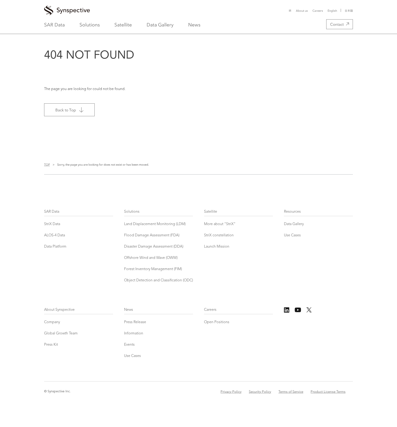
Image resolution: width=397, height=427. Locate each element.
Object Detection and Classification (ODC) (158, 280)
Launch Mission (216, 247)
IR (290, 10)
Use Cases (292, 235)
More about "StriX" (219, 224)
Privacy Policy (231, 391)
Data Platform (55, 247)
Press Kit (51, 345)
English (332, 10)
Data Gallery (160, 24)
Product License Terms (328, 391)
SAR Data (54, 24)
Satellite (123, 24)
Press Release (135, 322)
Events (129, 345)
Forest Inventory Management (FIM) (153, 269)
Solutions (89, 24)
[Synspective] (144, 11)
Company (52, 322)
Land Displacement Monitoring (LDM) (155, 224)
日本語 (349, 10)
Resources (292, 212)
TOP (47, 164)
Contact (337, 24)
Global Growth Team (61, 333)
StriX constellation (219, 235)
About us (302, 10)
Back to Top (65, 110)
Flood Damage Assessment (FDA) (151, 235)
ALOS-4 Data (54, 235)
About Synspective (59, 310)
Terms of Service (290, 391)
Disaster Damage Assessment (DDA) (153, 247)
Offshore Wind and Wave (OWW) (151, 258)
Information (133, 333)
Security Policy (260, 391)
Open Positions (216, 322)
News (194, 24)
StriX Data (52, 224)
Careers (317, 10)
